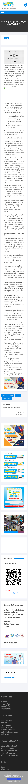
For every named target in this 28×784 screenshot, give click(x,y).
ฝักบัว (17, 395)
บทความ (6, 38)
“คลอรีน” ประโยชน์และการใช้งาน (11, 407)
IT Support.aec (8, 42)
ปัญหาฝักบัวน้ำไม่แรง (8, 395)
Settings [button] (18, 779)
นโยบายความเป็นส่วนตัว (14, 781)
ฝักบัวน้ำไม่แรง (6, 398)
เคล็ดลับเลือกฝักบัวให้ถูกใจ (18, 415)
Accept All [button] (11, 779)
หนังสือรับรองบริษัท (10, 643)
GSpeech (21, 62)
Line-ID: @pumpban (10, 563)
